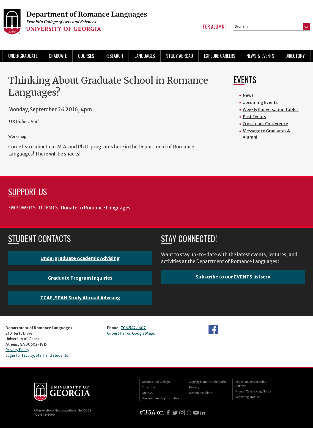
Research (114, 55)
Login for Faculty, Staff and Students (36, 355)
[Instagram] (182, 412)
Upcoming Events (260, 102)
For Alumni (214, 27)
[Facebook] (168, 412)
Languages (145, 55)
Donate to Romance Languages (95, 208)
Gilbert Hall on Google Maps (131, 333)
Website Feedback (201, 393)
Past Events (254, 116)
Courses (86, 55)
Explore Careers (219, 55)
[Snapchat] (189, 412)
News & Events (260, 55)
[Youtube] (196, 412)
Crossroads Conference (265, 123)
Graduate (58, 55)
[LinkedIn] (203, 412)
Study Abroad (179, 55)
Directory (295, 55)
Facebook (213, 329)
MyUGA (147, 393)
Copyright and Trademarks (208, 382)
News (248, 95)
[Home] (75, 23)
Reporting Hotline (247, 397)
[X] (175, 412)
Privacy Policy (17, 349)
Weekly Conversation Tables (271, 109)
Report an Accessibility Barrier (250, 384)
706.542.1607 (133, 327)
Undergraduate (23, 55)
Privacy (194, 387)
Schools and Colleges (156, 382)
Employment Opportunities (160, 398)
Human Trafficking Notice (253, 391)
